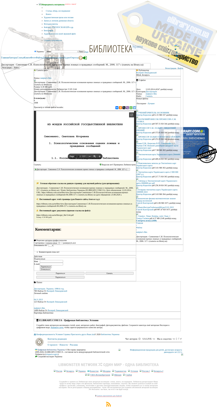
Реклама (74, 344)
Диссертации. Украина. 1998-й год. (49, 289)
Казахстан (94, 371)
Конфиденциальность (45, 334)
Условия (59, 334)
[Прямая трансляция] (154, 339)
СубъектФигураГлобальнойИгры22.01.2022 (155, 207)
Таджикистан (120, 371)
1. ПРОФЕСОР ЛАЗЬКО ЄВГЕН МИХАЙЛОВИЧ (158, 137)
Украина (82, 371)
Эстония (134, 371)
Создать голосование (53, 40)
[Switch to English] (178, 46)
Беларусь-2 (158, 371)
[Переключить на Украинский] (176, 46)
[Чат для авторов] (140, 339)
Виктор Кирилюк (143, 115)
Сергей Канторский (144, 203)
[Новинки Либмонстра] (176, 339)
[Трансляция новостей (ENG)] (175, 49)
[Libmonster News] (181, 339)
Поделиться (60, 273)
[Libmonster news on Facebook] (178, 339)
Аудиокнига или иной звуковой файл (60, 34)
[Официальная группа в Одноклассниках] (176, 52)
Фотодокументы (51, 24)
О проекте (53, 344)
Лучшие (151, 103)
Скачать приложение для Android (109, 396)
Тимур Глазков (142, 218)
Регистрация (170, 68)
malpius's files (45, 78)
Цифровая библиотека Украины (51, 350)
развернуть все (69, 243)
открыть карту (52, 354)
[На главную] (39, 345)
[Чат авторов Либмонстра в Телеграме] (177, 56)
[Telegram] (134, 107)
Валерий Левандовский (146, 73)
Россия (59, 371)
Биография (48, 30)
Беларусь (70, 371)
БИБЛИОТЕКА (110, 48)
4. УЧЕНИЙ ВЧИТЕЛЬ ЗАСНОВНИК (152, 113)
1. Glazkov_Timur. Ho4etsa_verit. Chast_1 (153, 216)
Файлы (139, 227)
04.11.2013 (38, 299)
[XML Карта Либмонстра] (108, 406)
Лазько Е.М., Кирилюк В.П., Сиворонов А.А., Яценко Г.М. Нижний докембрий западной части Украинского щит (157, 145)
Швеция (117, 375)
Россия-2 (146, 371)
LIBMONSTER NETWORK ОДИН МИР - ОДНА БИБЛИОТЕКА (108, 364)
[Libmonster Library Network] (182, 355)
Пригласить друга (78, 334)
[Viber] (127, 107)
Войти (180, 68)
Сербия (129, 375)
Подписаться (60, 277)
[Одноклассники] (120, 107)
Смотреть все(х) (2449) (146, 221)
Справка (66, 334)
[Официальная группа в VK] (177, 59)
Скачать (109, 273)
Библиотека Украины (110, 334)
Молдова (107, 371)
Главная (139, 223)
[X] (123, 107)
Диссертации (151, 91)
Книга (48, 14)
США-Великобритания (100, 375)
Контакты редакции (57, 339)
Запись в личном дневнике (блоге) (58, 21)
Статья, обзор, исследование (57, 11)
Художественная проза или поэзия (58, 17)
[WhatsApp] (130, 107)
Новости (64, 344)
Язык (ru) (91, 334)
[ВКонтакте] (116, 107)
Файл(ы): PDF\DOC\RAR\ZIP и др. (59, 27)
